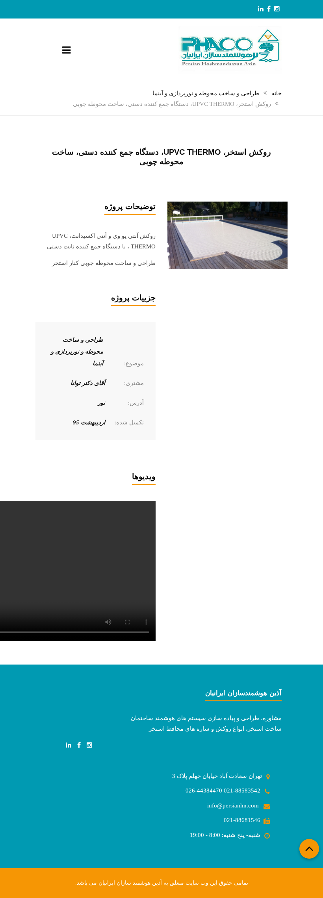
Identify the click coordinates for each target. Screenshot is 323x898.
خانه (276, 93)
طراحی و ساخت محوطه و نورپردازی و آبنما (205, 93)
